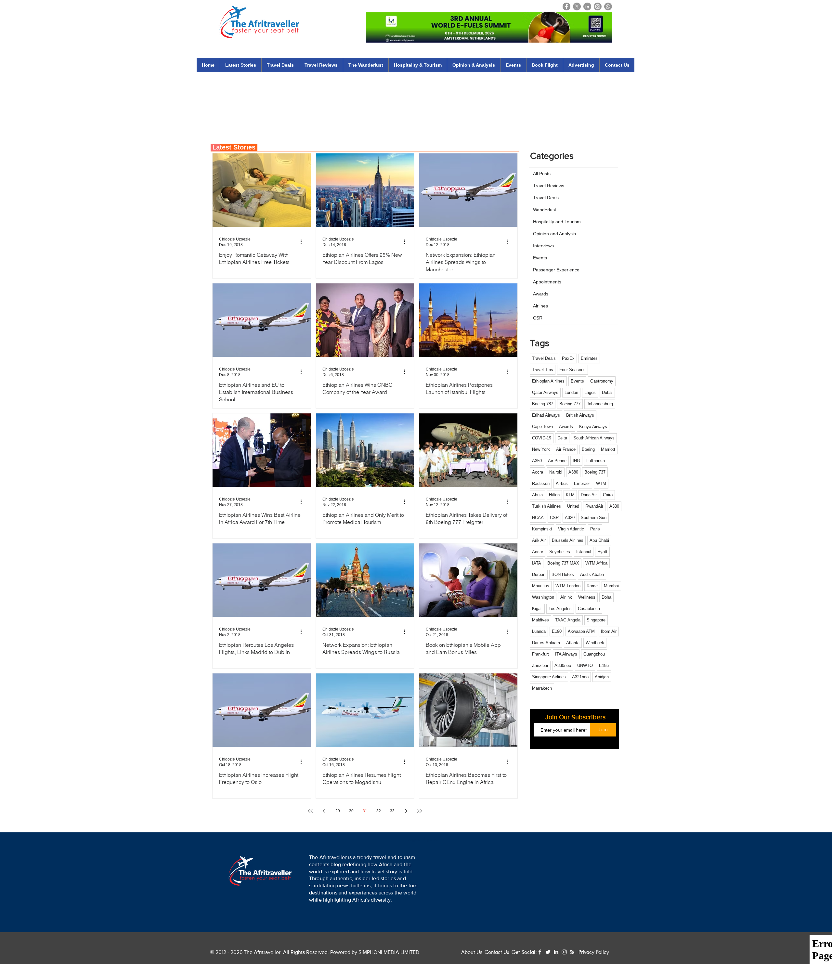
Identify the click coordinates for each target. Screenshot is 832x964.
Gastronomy (601, 381)
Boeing (588, 449)
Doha (606, 597)
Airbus (562, 483)
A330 (614, 506)
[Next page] (406, 811)
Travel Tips (542, 369)
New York (541, 449)
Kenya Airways (593, 426)
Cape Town (542, 426)
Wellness (586, 597)
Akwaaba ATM (581, 631)
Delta (562, 438)
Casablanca (589, 608)
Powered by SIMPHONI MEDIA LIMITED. (375, 952)
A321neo (580, 676)
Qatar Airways (545, 392)
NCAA (538, 517)
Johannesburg (600, 403)
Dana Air (589, 494)
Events (577, 381)
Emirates (589, 358)
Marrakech (542, 688)
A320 (570, 517)
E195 (604, 665)
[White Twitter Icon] (548, 952)
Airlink (566, 597)
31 (365, 811)
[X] (577, 6)
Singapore (596, 620)
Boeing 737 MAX (563, 563)
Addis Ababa (592, 574)
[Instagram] (598, 6)
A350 (537, 460)
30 (351, 811)
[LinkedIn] (587, 6)
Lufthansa (595, 460)
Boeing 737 (594, 472)
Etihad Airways (546, 415)
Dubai (607, 392)
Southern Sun (593, 517)
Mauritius (540, 585)
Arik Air (539, 540)
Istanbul (583, 551)
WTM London (567, 585)
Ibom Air (609, 631)
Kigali (537, 608)
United (573, 506)
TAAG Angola (567, 620)
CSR (554, 517)
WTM (601, 483)
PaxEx (568, 358)
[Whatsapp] (608, 6)
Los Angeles (560, 608)
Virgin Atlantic (571, 529)
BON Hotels (563, 574)
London (571, 392)
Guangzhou (594, 654)
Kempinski (542, 529)
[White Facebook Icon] (540, 952)
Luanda (539, 631)
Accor (537, 551)
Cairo (608, 494)
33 (392, 811)
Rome (592, 585)
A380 (573, 472)
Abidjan (602, 676)
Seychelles (559, 551)
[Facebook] (566, 6)
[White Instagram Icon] (564, 952)
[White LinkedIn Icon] (556, 952)
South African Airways (594, 438)
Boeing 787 (542, 403)
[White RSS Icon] (572, 952)
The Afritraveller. (263, 952)
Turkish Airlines (546, 506)
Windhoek (595, 642)
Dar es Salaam (546, 642)
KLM (570, 494)
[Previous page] (324, 811)
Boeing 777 (569, 403)
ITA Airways (566, 654)
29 (337, 811)
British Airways (580, 415)
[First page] (310, 811)
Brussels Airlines (567, 540)
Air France (566, 449)
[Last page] (419, 811)
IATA (536, 563)
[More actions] (303, 241)
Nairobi (555, 472)
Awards (566, 426)
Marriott (608, 449)
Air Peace (557, 460)
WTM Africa (596, 563)
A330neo (562, 665)
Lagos (590, 392)
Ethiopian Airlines (548, 381)
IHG (576, 460)
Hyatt (602, 551)
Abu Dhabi (599, 540)
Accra (537, 472)
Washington (543, 597)
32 (378, 811)
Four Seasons (572, 369)
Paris (595, 529)
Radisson (541, 483)
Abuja (537, 494)
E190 (557, 631)
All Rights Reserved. (306, 952)
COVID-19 (541, 438)
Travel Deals (544, 358)
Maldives (540, 620)
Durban (538, 574)
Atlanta (572, 642)
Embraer (582, 483)
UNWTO (585, 665)
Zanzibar (540, 665)
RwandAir (594, 506)
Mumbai (611, 585)
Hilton (554, 494)
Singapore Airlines (549, 676)
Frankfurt (540, 654)
